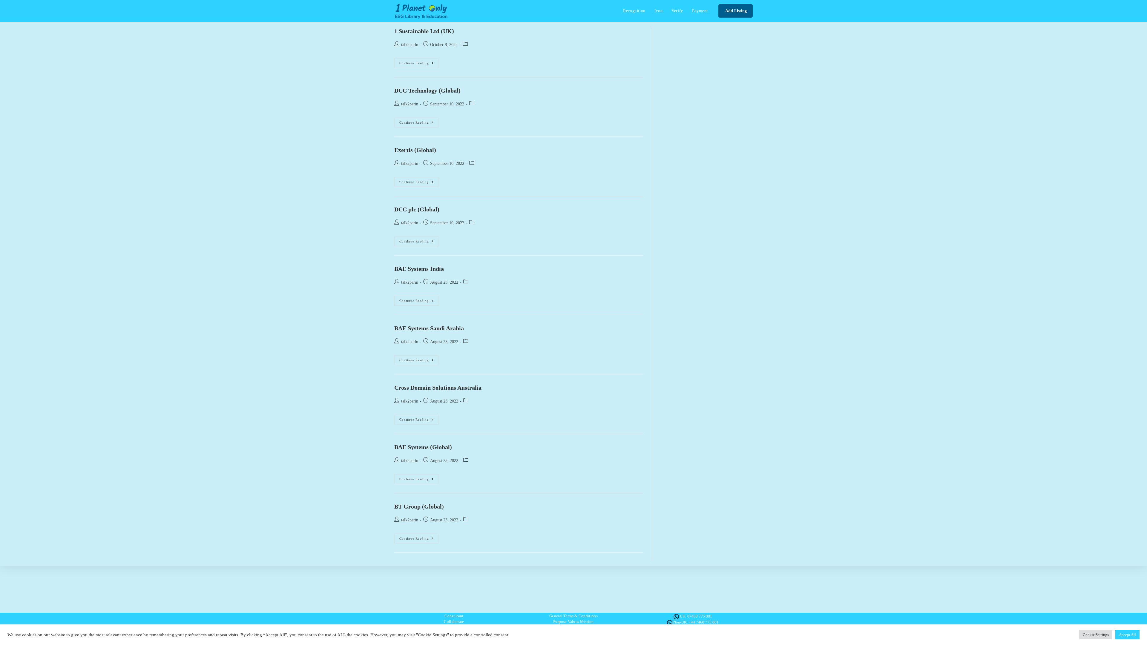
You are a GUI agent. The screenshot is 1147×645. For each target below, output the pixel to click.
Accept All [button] (1127, 634)
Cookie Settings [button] (1096, 634)
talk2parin (409, 44)
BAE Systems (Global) (423, 447)
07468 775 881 (699, 616)
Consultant (453, 616)
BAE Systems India (419, 268)
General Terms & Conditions (573, 616)
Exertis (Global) (415, 150)
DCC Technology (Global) (427, 90)
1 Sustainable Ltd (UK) (424, 31)
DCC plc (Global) (416, 209)
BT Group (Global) (419, 506)
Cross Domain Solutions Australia (438, 387)
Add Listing (735, 11)
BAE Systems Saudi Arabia (429, 328)
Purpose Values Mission (573, 621)
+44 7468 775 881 (704, 622)
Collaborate (454, 621)
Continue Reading (419, 64)
